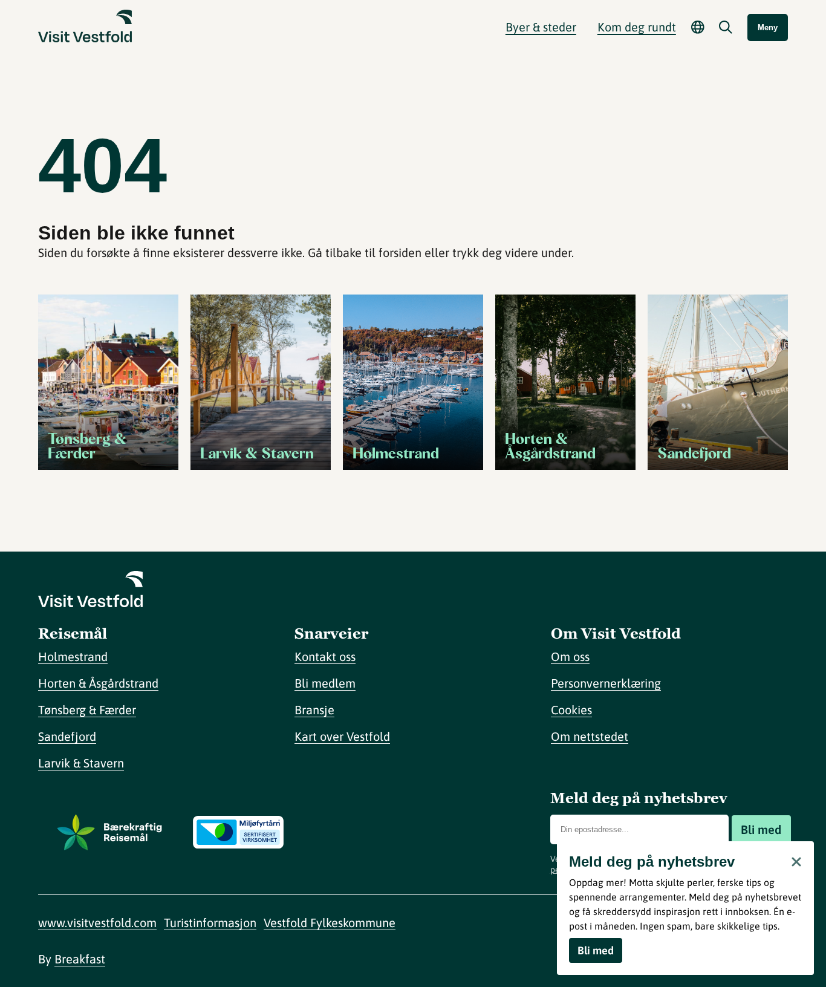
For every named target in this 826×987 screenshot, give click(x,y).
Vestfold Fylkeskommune (329, 923)
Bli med (761, 829)
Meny (768, 27)
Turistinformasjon (210, 923)
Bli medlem (325, 683)
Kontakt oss (325, 656)
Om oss (570, 656)
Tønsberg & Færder (87, 710)
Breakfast (79, 959)
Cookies (571, 710)
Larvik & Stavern (81, 763)
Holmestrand (73, 656)
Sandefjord (67, 736)
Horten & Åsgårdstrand (98, 683)
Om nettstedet (589, 736)
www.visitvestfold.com (97, 923)
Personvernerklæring (606, 683)
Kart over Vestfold (342, 736)
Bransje (314, 710)
